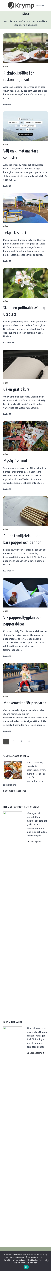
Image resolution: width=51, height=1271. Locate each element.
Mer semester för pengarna (24, 702)
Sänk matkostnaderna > (15, 790)
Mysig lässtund (15, 460)
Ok (26, 1267)
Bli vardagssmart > (36, 1052)
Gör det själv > (34, 841)
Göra (5, 67)
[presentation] (25, 48)
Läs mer (8, 104)
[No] (47, 1261)
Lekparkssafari (14, 232)
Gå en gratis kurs (16, 389)
